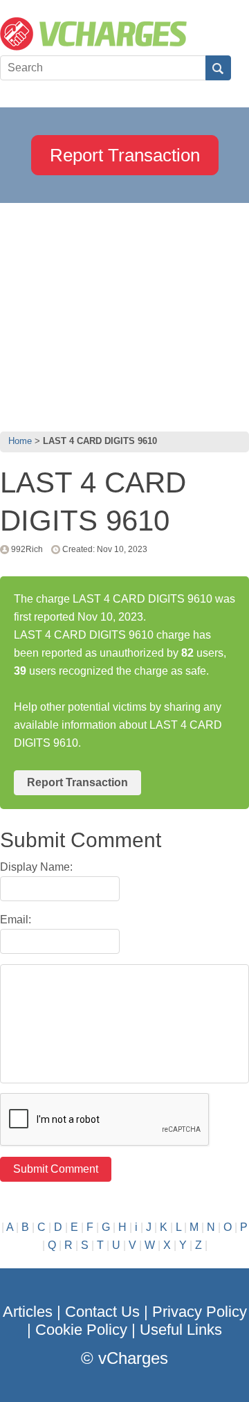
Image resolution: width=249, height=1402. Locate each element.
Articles (28, 1311)
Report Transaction (125, 155)
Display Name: (36, 867)
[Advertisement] (124, 314)
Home (20, 441)
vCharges (133, 1358)
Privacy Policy (199, 1311)
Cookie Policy (81, 1329)
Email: (15, 919)
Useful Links (181, 1329)
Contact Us (102, 1311)
